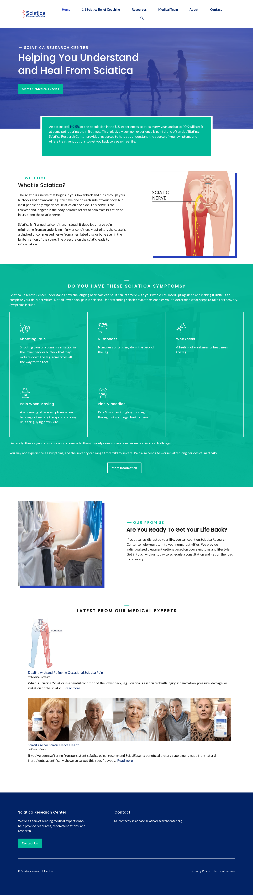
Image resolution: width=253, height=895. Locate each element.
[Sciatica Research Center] (33, 13)
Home (66, 9)
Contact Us (30, 843)
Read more (72, 688)
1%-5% (74, 127)
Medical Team (168, 9)
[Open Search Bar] (142, 18)
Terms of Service (224, 871)
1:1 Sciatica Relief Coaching (101, 9)
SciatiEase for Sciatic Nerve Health (53, 745)
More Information (124, 468)
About (193, 9)
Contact (216, 9)
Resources (139, 9)
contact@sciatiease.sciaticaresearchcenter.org (150, 821)
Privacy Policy (201, 871)
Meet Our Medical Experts (40, 89)
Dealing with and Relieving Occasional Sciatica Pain (65, 672)
